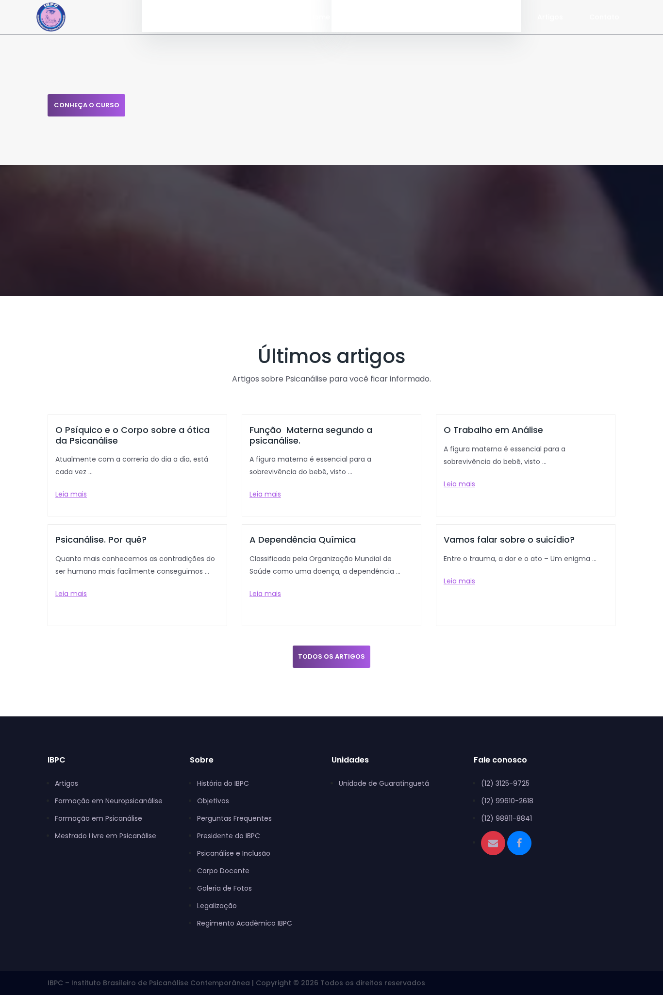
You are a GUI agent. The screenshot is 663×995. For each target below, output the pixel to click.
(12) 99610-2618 (507, 801)
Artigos (550, 17)
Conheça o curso (86, 105)
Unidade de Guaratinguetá (384, 783)
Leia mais (71, 494)
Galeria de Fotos (224, 888)
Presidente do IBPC (228, 836)
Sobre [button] (493, 17)
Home (319, 17)
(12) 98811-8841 (506, 818)
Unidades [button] (433, 17)
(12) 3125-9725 (505, 783)
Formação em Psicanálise (98, 818)
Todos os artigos (331, 656)
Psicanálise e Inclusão (233, 853)
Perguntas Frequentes (234, 818)
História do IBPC (223, 783)
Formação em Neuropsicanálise (109, 801)
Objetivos (213, 801)
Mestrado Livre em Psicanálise (105, 836)
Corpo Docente (223, 871)
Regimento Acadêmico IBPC (244, 923)
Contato (604, 17)
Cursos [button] (369, 17)
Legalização (217, 906)
